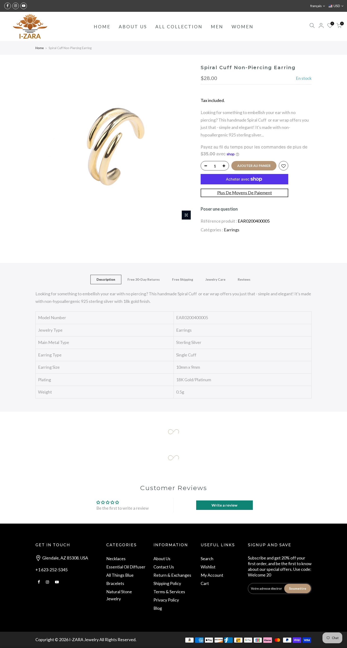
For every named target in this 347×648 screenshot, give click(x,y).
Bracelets (115, 583)
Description (106, 279)
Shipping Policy (167, 583)
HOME (102, 26)
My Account (212, 575)
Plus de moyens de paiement (244, 192)
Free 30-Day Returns (143, 279)
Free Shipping (182, 279)
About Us (161, 558)
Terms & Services (169, 591)
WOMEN (243, 26)
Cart (205, 583)
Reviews (244, 279)
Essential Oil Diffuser (125, 566)
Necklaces (116, 558)
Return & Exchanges (172, 575)
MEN (217, 26)
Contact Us (163, 566)
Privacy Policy (166, 599)
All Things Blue (120, 575)
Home (39, 48)
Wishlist (208, 566)
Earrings (231, 229)
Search (207, 558)
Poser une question (219, 209)
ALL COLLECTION (179, 26)
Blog (157, 608)
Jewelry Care (215, 279)
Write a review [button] (224, 505)
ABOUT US (133, 26)
